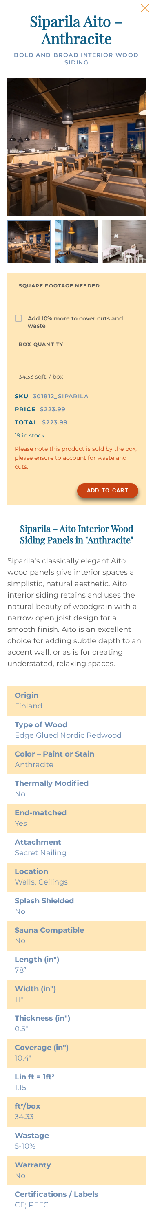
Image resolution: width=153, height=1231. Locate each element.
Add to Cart (108, 491)
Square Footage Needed (59, 285)
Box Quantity (41, 344)
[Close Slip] (145, 8)
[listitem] (29, 241)
